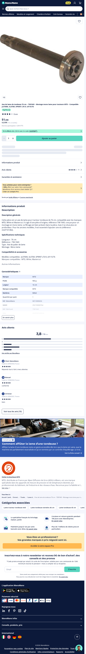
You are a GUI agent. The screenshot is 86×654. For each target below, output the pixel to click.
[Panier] (80, 2)
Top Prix (5, 110)
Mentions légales (41, 648)
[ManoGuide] (79, 648)
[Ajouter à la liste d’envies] (80, 97)
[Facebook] (9, 611)
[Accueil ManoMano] (33, 2)
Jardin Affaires (13, 197)
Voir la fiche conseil (72, 453)
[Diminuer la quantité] (4, 138)
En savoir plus (63, 577)
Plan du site (29, 648)
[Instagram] (20, 611)
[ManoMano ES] (20, 637)
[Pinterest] (14, 611)
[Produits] (3, 8)
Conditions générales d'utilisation (23, 652)
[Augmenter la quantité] (13, 138)
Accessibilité (69, 652)
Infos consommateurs (46, 652)
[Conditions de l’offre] (81, 131)
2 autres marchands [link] (26, 197)
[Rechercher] (7, 8)
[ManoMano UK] (9, 637)
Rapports (59, 652)
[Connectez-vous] (74, 2)
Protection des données (59, 648)
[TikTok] (25, 611)
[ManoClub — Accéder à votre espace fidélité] (68, 2)
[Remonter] (77, 637)
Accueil (4, 497)
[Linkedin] (3, 611)
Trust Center (75, 648)
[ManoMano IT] (3, 637)
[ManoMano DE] (14, 637)
